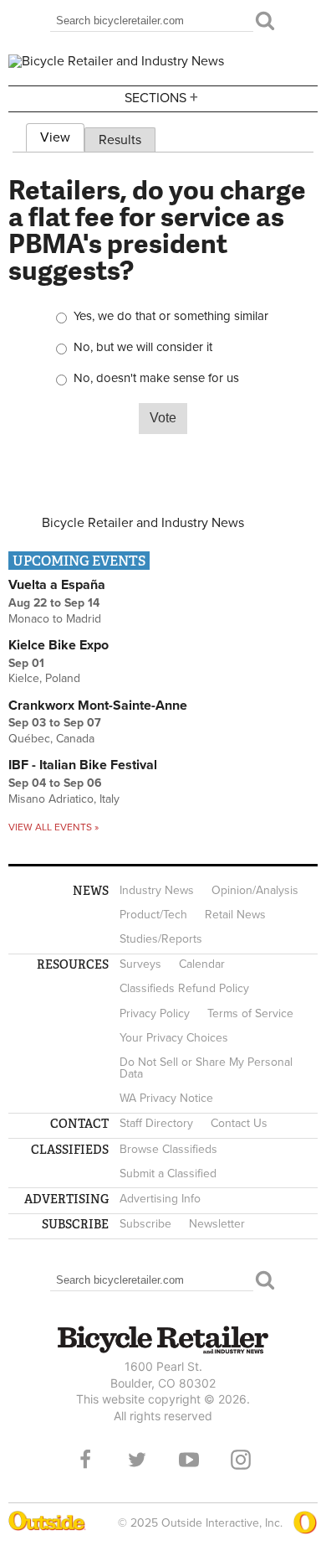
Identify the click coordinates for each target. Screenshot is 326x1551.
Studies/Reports (161, 939)
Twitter (137, 1460)
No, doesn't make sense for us (156, 378)
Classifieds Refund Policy (184, 988)
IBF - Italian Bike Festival (82, 765)
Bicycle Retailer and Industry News (143, 522)
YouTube (189, 1460)
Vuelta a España (56, 584)
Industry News (157, 890)
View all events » (53, 827)
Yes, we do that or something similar (171, 316)
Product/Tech (153, 914)
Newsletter (217, 1224)
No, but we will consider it (143, 347)
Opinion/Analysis (254, 890)
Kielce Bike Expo (58, 645)
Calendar (202, 964)
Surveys (140, 964)
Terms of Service (250, 1013)
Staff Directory (156, 1123)
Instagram (241, 1460)
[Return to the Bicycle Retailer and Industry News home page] (116, 61)
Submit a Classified (168, 1173)
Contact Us (239, 1123)
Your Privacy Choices (174, 1038)
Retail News (235, 914)
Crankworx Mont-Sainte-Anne (97, 705)
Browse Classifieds (168, 1149)
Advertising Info (160, 1199)
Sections (161, 96)
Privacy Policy (155, 1013)
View (62, 137)
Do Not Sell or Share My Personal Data (206, 1068)
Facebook (85, 1460)
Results (120, 140)
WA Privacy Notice (166, 1098)
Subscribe (145, 1224)
